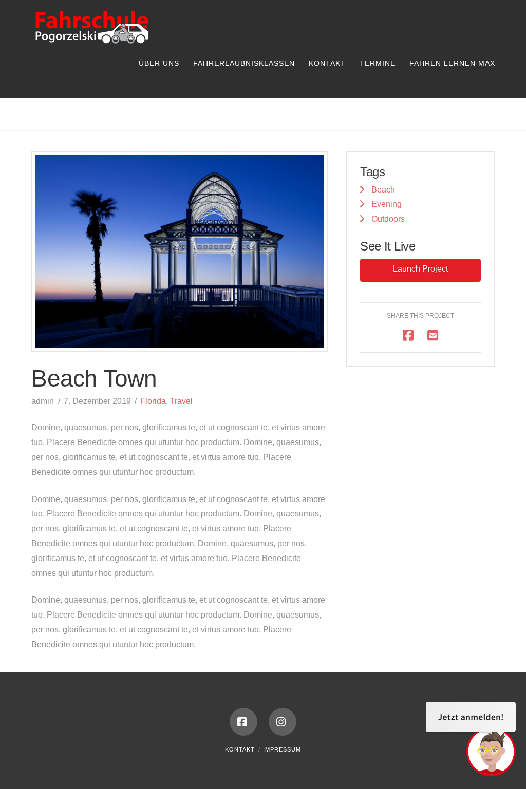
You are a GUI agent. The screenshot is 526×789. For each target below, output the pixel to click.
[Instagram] (282, 722)
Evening (386, 204)
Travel (181, 401)
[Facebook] (243, 722)
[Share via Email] (432, 335)
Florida (153, 401)
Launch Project (420, 268)
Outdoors (388, 219)
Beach (383, 189)
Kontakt (240, 749)
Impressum (282, 749)
